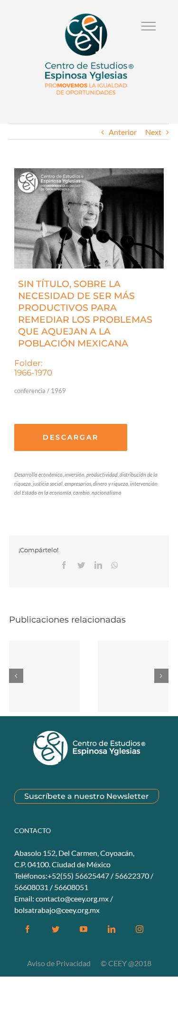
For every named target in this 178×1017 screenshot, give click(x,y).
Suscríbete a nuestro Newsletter (86, 796)
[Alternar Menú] (148, 26)
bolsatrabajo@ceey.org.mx (57, 909)
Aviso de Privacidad (59, 963)
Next (153, 131)
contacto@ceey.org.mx (72, 898)
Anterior (123, 131)
